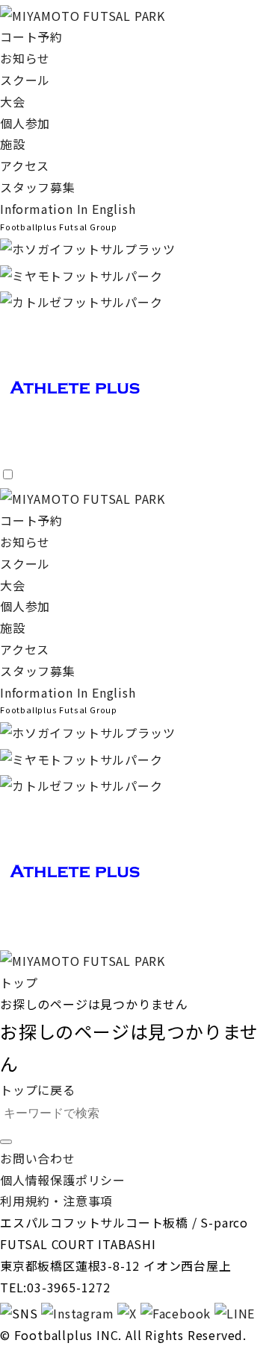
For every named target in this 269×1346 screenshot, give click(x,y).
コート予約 (31, 36)
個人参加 (25, 123)
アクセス (24, 165)
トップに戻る (37, 1090)
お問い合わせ (37, 1158)
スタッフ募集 (37, 187)
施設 (12, 144)
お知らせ (25, 58)
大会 (12, 101)
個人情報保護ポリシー (63, 1180)
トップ (18, 982)
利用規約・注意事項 (56, 1201)
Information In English (68, 209)
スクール (25, 80)
